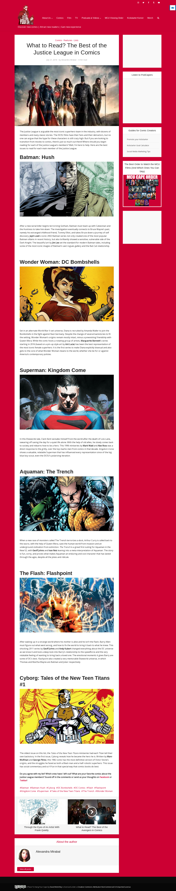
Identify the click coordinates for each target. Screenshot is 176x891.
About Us (46, 18)
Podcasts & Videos (90, 18)
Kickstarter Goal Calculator (138, 145)
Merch (150, 18)
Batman (25, 787)
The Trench (88, 791)
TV (76, 18)
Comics (59, 18)
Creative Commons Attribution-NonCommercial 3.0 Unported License (104, 887)
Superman (44, 791)
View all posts (25, 869)
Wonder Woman (105, 791)
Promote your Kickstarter (137, 139)
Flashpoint (101, 787)
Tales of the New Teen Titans (65, 791)
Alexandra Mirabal (68, 60)
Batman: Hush (38, 787)
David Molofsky (56, 887)
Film (69, 18)
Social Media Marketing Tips (138, 151)
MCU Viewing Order (114, 18)
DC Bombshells (65, 787)
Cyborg (51, 787)
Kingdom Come (28, 791)
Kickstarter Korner (135, 18)
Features (68, 40)
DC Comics (80, 787)
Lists (76, 40)
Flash (90, 787)
